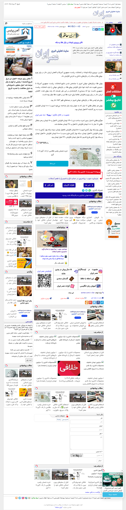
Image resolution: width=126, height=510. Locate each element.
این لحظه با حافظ (87, 278)
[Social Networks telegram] (83, 190)
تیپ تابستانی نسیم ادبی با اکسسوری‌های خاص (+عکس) (113, 118)
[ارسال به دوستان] (70, 26)
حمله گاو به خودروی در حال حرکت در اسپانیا (114, 54)
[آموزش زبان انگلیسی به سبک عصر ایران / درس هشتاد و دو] (113, 67)
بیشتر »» (109, 22)
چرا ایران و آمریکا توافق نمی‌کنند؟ (91, 22)
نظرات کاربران (69, 185)
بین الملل (118, 7)
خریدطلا (52, 163)
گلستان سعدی (62, 278)
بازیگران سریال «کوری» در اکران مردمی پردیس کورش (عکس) (113, 133)
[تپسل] (37, 142)
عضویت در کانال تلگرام (61, 115)
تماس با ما (111, 4)
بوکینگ (59, 420)
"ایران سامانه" (59, 507)
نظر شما (100, 414)
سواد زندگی (70, 4)
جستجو (101, 4)
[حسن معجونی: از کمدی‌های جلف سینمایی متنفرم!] (113, 29)
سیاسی (64, 4)
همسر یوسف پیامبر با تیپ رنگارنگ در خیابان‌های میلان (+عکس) (113, 149)
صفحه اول (118, 4)
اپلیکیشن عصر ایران (44, 271)
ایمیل (100, 426)
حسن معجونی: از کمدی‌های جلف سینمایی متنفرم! (114, 47)
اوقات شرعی (83, 4)
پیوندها (63, 498)
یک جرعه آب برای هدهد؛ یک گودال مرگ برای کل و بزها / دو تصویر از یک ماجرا (18, 166)
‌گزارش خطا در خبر (39, 27)
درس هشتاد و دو (114, 75)
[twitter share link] (93, 29)
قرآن (99, 7)
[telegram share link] (99, 29)
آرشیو (106, 4)
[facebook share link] (96, 29)
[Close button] (122, 470)
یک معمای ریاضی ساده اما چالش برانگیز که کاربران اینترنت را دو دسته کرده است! (113, 164)
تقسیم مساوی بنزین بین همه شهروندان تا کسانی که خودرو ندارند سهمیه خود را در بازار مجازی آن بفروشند (18, 353)
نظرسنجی (95, 4)
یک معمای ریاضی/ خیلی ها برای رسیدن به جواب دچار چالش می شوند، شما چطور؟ (113, 211)
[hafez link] (68, 35)
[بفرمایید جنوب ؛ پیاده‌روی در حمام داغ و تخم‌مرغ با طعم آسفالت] (52, 239)
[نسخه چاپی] (69, 26)
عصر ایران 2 (84, 7)
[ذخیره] (72, 27)
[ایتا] (86, 302)
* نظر (100, 434)
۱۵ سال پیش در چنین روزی (63, 271)
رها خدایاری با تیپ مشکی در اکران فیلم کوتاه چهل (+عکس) (113, 141)
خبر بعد (88, 185)
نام (101, 418)
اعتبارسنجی (65, 420)
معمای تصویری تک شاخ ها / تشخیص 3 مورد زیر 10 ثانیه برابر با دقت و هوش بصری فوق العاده (113, 201)
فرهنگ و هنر (111, 7)
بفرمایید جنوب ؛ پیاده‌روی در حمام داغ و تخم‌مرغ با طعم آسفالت (54, 250)
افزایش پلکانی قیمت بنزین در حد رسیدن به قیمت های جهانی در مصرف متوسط (20, 343)
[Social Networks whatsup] (89, 190)
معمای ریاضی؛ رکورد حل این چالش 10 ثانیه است (113, 185)
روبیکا (49, 115)
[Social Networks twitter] (86, 190)
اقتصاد (59, 4)
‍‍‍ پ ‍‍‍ (77, 26)
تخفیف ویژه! (113, 494)
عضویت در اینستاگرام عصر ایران (88, 271)
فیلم (90, 7)
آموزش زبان (77, 7)
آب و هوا (89, 4)
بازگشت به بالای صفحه (93, 492)
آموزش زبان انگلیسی (88, 286)
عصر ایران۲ (96, 498)
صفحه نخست (100, 27)
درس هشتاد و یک (114, 79)
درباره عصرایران (87, 498)
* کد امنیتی (99, 452)
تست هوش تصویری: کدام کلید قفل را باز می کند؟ (114, 191)
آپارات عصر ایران (63, 286)
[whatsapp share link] (102, 29)
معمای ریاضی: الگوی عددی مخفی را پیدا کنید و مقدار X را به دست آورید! (114, 172)
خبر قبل (50, 185)
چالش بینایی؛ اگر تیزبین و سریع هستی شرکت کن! (113, 179)
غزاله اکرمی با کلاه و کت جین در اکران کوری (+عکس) (113, 126)
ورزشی (49, 4)
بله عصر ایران (40, 115)
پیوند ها (77, 4)
